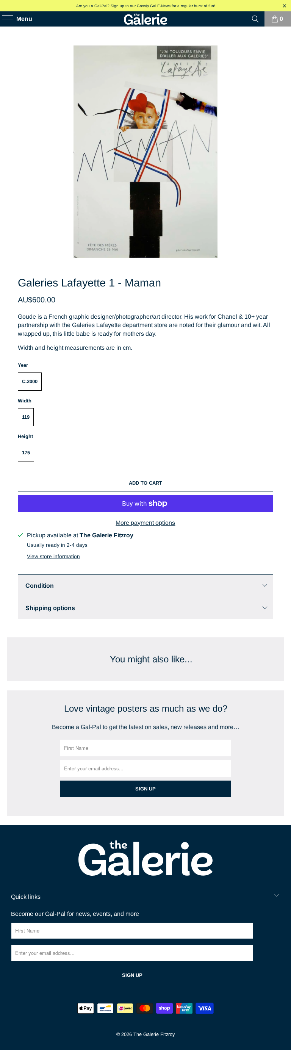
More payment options (145, 523)
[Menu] (4, 19)
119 (26, 417)
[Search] (255, 19)
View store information (53, 556)
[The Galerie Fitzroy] (145, 19)
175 (26, 452)
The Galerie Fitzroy (154, 1034)
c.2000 (30, 381)
